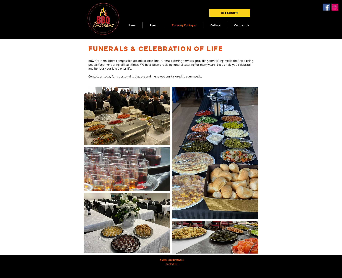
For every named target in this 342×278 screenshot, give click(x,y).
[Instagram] (334, 7)
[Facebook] (326, 7)
